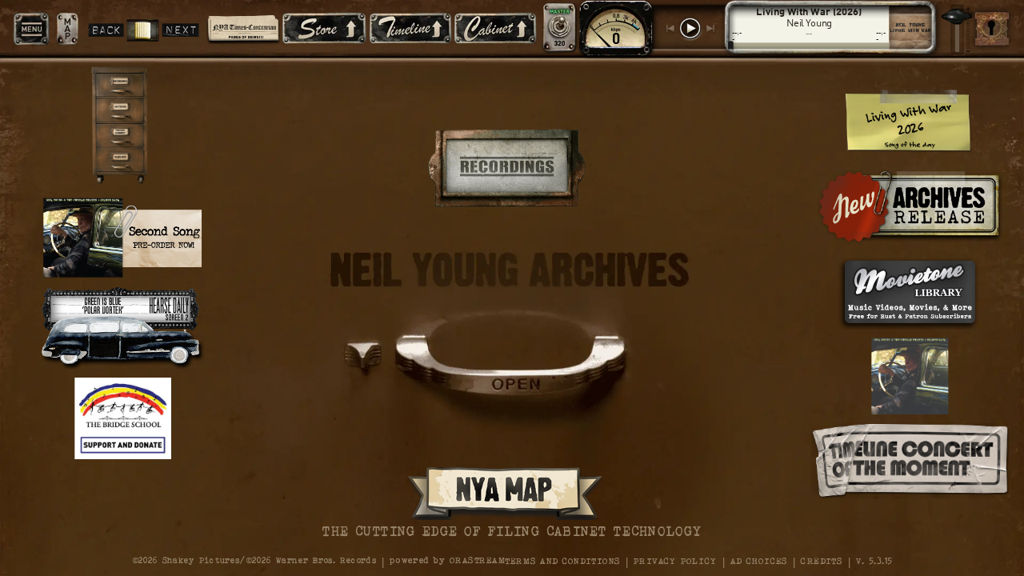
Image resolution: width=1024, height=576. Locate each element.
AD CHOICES (759, 560)
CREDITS (821, 560)
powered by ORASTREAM (447, 560)
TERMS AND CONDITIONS (562, 560)
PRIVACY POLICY (675, 560)
